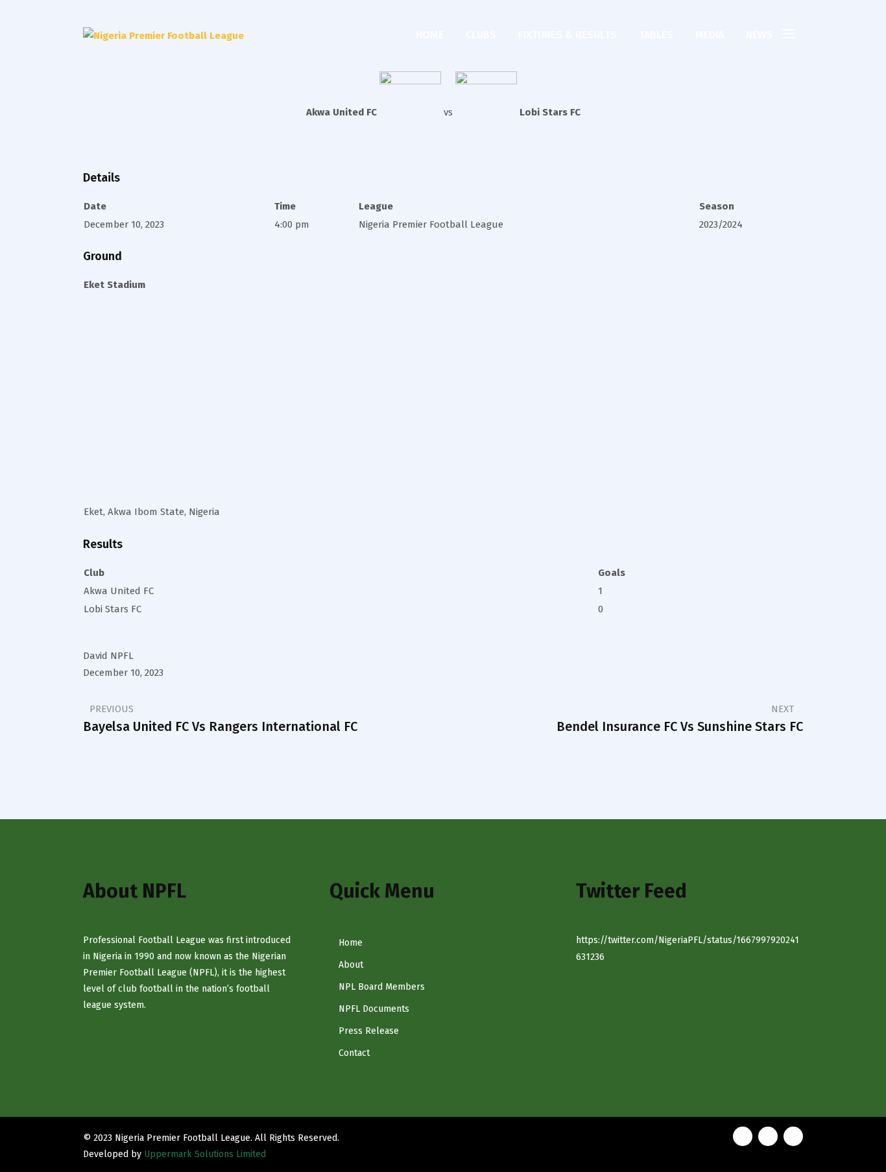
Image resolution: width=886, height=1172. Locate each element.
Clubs (481, 35)
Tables (656, 35)
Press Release (369, 1030)
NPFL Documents (374, 1008)
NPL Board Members (382, 986)
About (351, 964)
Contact (354, 1052)
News (759, 35)
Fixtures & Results (567, 35)
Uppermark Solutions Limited (205, 1154)
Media (709, 35)
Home (430, 35)
